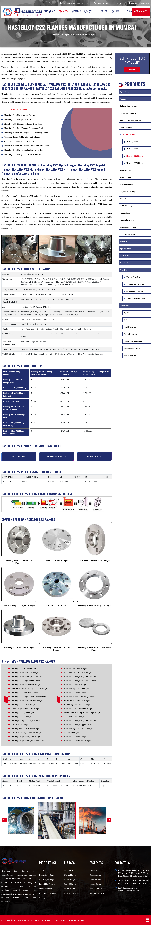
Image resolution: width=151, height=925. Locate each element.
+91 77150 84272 (125, 883)
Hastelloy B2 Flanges (134, 141)
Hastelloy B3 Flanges (134, 149)
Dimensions (18, 456)
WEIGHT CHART (94, 456)
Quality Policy (87, 12)
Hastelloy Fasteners (97, 893)
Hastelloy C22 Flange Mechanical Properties (23, 149)
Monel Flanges (69, 888)
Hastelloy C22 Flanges (134, 156)
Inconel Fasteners (96, 884)
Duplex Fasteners (96, 875)
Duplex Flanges (70, 875)
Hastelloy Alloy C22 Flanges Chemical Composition (26, 145)
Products (63, 11)
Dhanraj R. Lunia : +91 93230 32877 (76, 3)
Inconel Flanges (70, 884)
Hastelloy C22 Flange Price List (18, 119)
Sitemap (42, 897)
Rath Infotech (82, 920)
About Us (52, 12)
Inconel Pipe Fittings (47, 884)
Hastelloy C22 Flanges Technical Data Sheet (23, 123)
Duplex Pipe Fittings (46, 875)
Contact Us (132, 69)
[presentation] (4, 820)
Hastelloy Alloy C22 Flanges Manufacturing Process (26, 132)
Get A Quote (140, 11)
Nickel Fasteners (96, 879)
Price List (102, 11)
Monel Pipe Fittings (46, 888)
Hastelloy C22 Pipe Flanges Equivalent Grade (24, 128)
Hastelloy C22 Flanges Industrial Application (23, 154)
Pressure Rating (56, 456)
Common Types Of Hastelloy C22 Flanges (22, 136)
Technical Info (115, 12)
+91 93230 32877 (125, 880)
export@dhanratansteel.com (128, 890)
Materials (76, 11)
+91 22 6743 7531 (140, 883)
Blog (129, 11)
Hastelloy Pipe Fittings (47, 893)
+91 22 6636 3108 (140, 880)
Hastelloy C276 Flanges (135, 163)
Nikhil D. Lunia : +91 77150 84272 (110, 3)
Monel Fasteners (96, 888)
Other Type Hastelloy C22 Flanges (19, 141)
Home (45, 11)
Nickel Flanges (70, 879)
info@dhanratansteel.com (140, 3)
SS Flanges (68, 870)
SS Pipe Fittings (45, 870)
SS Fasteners (94, 870)
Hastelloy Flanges (71, 893)
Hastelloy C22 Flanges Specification (19, 115)
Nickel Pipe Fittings (46, 879)
